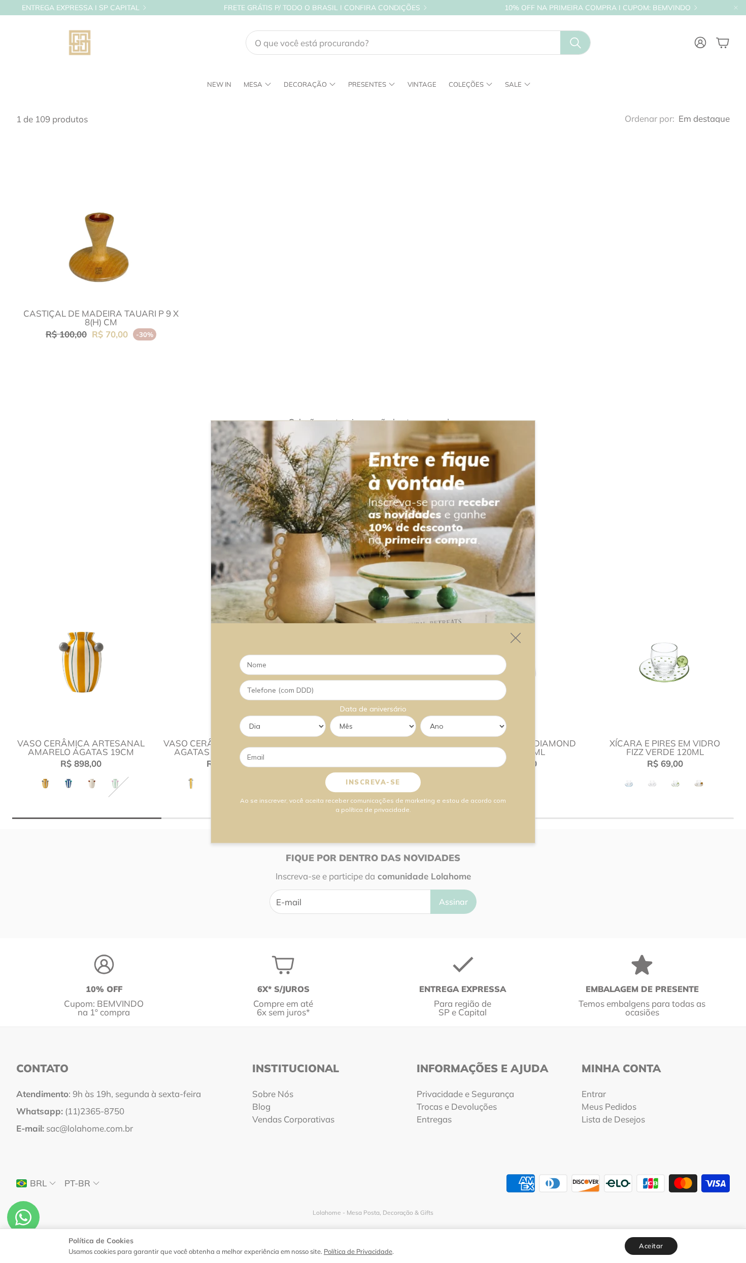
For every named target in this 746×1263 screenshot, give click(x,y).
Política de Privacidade (358, 1251)
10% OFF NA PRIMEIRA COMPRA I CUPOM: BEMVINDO (597, 7)
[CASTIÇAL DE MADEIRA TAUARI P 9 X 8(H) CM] (101, 216)
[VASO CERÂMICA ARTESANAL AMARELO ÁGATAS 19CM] (81, 662)
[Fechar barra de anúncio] (735, 7)
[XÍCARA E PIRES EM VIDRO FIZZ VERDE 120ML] (665, 662)
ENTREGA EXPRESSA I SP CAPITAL (81, 7)
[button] (418, 42)
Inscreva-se (373, 781)
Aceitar (651, 1246)
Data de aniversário (373, 708)
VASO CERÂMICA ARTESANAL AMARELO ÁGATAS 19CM (81, 747)
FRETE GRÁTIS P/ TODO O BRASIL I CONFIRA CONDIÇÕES (322, 7)
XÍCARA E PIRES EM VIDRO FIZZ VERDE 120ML (664, 747)
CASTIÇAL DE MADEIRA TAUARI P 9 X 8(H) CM (101, 317)
